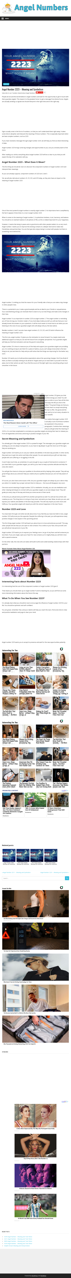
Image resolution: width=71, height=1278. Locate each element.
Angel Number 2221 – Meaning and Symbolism (54, 872)
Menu (7, 18)
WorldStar (43, 1276)
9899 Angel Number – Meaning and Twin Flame (18, 1241)
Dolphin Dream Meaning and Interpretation (17, 1246)
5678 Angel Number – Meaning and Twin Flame (18, 1243)
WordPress (35, 1276)
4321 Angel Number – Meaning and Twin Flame (18, 1239)
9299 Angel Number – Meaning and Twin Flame (18, 1237)
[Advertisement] (35, 34)
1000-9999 (6, 84)
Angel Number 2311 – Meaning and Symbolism (17, 872)
